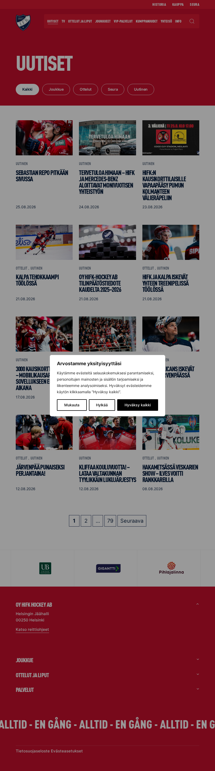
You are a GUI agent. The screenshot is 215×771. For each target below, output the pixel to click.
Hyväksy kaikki (138, 405)
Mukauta (71, 405)
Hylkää (102, 405)
